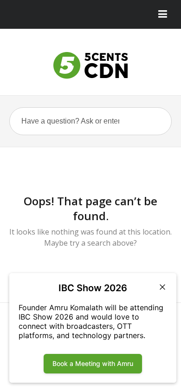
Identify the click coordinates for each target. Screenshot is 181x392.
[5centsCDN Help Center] (90, 65)
